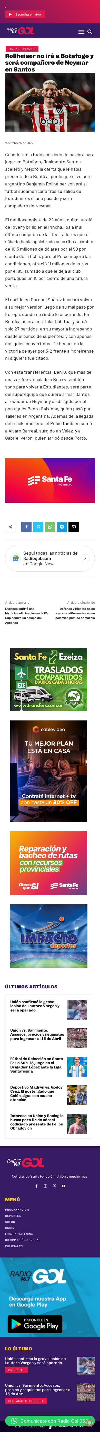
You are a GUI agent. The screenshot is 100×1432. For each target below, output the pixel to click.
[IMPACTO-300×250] (48, 971)
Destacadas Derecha (26, 1400)
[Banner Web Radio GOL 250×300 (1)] (48, 715)
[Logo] (20, 30)
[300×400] (48, 826)
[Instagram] (45, 1186)
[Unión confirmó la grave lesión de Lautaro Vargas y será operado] (77, 1010)
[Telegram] (62, 527)
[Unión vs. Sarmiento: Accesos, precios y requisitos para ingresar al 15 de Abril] (77, 1038)
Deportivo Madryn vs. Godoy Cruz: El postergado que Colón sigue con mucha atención (36, 1093)
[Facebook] (26, 527)
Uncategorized (22, 49)
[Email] (73, 527)
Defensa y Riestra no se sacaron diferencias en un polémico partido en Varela (75, 613)
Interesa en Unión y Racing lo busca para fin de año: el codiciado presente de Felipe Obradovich (37, 1122)
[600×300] (50, 506)
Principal (16, 1369)
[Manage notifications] (89, 1423)
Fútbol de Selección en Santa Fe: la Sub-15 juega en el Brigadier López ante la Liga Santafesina (36, 1065)
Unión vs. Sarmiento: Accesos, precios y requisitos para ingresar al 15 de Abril (37, 1034)
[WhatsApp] (50, 527)
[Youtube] (63, 1186)
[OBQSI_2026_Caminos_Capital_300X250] (48, 898)
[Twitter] (38, 527)
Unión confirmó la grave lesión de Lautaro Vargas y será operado (34, 1006)
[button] (50, 1421)
